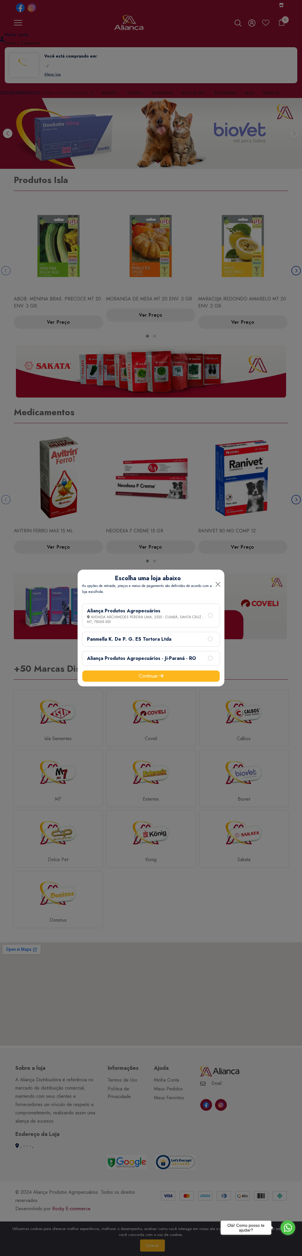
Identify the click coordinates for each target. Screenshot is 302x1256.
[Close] (218, 584)
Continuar (149, 676)
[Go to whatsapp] (287, 1227)
